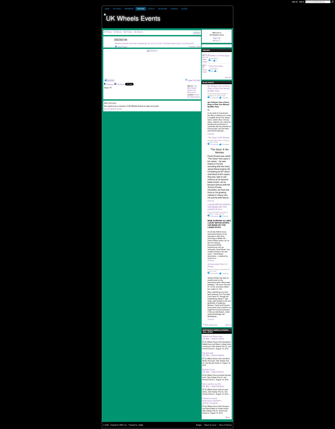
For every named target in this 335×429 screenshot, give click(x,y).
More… (228, 417)
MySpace (110, 84)
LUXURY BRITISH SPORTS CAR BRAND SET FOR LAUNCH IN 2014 (219, 206)
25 (212, 71)
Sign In (301, 2)
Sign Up (295, 2)
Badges (199, 425)
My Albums (138, 32)
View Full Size (194, 80)
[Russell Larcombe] (107, 44)
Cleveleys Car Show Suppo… (220, 55)
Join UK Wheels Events (113, 109)
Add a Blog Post (211, 325)
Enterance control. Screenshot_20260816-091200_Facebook (212, 400)
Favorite (110, 80)
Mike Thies (217, 140)
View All (228, 77)
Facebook (120, 84)
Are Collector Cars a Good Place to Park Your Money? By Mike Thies (219, 88)
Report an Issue (210, 425)
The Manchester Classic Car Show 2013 (178, 43)
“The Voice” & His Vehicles (218, 137)
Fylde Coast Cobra (216, 66)
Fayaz (216, 269)
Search (332, 2)
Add (198, 33)
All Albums (118, 32)
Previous (192, 46)
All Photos (108, 32)
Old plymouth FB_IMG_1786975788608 (213, 354)
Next (199, 46)
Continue (211, 134)
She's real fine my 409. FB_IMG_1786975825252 (213, 385)
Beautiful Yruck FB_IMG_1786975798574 (213, 370)
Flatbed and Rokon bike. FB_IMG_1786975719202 (213, 337)
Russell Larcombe (129, 43)
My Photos (128, 32)
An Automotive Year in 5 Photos (217, 265)
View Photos (122, 46)
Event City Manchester (193, 95)
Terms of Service (225, 425)
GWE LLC (123, 425)
